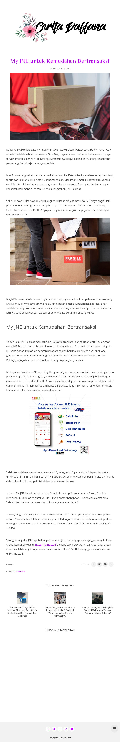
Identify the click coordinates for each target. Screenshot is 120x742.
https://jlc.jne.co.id (45, 544)
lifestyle (20, 571)
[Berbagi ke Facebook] (93, 564)
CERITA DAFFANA (64, 738)
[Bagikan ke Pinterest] (105, 564)
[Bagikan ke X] (99, 564)
